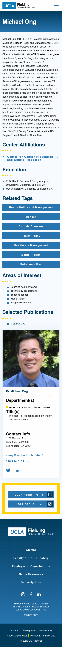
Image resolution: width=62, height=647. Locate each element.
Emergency (29, 630)
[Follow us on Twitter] (8, 471)
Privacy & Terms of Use (42, 635)
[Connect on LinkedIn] (17, 471)
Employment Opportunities (31, 566)
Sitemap (14, 630)
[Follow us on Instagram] (23, 595)
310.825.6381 (31, 614)
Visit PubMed (18, 323)
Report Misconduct (17, 635)
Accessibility (45, 630)
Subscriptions (31, 582)
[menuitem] (10, 471)
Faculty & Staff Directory (31, 558)
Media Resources (31, 574)
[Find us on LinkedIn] (39, 595)
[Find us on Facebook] (31, 595)
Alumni (31, 550)
